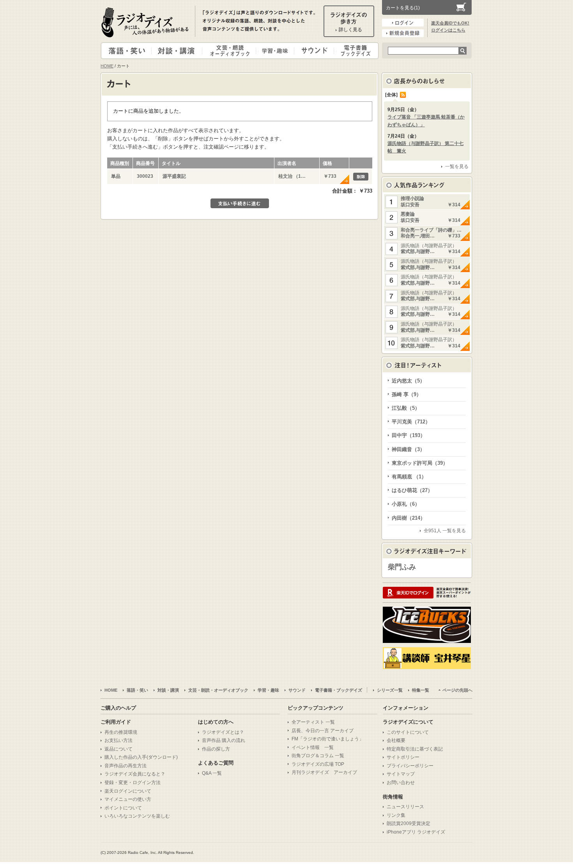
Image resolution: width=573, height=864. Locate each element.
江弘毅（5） (406, 408)
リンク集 (396, 815)
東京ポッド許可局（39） (420, 463)
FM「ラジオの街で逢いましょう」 (328, 739)
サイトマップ (401, 774)
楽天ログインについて (127, 791)
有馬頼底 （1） (409, 477)
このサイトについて (408, 732)
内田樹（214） (408, 518)
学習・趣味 (275, 50)
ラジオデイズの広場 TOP (318, 764)
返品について (118, 749)
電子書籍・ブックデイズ (355, 50)
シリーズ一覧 (390, 690)
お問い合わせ (401, 782)
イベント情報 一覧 (313, 747)
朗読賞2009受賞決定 (408, 823)
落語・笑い (126, 50)
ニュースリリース (405, 806)
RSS (403, 94)
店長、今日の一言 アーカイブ (323, 730)
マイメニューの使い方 (127, 799)
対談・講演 (178, 50)
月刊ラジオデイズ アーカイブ (324, 772)
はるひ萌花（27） (412, 490)
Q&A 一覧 (212, 773)
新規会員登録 (403, 33)
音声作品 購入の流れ (223, 740)
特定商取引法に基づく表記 (415, 749)
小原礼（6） (406, 504)
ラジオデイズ (146, 22)
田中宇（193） (408, 435)
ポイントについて (123, 808)
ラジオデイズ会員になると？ (134, 774)
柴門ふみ (402, 567)
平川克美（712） (411, 422)
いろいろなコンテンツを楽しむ (137, 816)
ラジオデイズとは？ (223, 732)
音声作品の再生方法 (125, 765)
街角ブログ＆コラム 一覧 (318, 755)
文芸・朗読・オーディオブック (232, 50)
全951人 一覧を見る (445, 530)
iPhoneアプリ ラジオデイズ (416, 832)
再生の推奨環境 (120, 732)
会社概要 (396, 740)
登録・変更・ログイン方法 (132, 782)
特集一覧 (420, 690)
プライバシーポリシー (410, 765)
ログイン (403, 23)
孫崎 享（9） (406, 394)
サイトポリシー (403, 757)
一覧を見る (457, 166)
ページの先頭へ (457, 690)
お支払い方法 (118, 740)
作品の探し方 (216, 749)
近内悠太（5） (408, 381)
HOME (107, 66)
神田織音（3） (408, 449)
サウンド (312, 50)
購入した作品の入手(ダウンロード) (141, 757)
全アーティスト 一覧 (313, 722)
